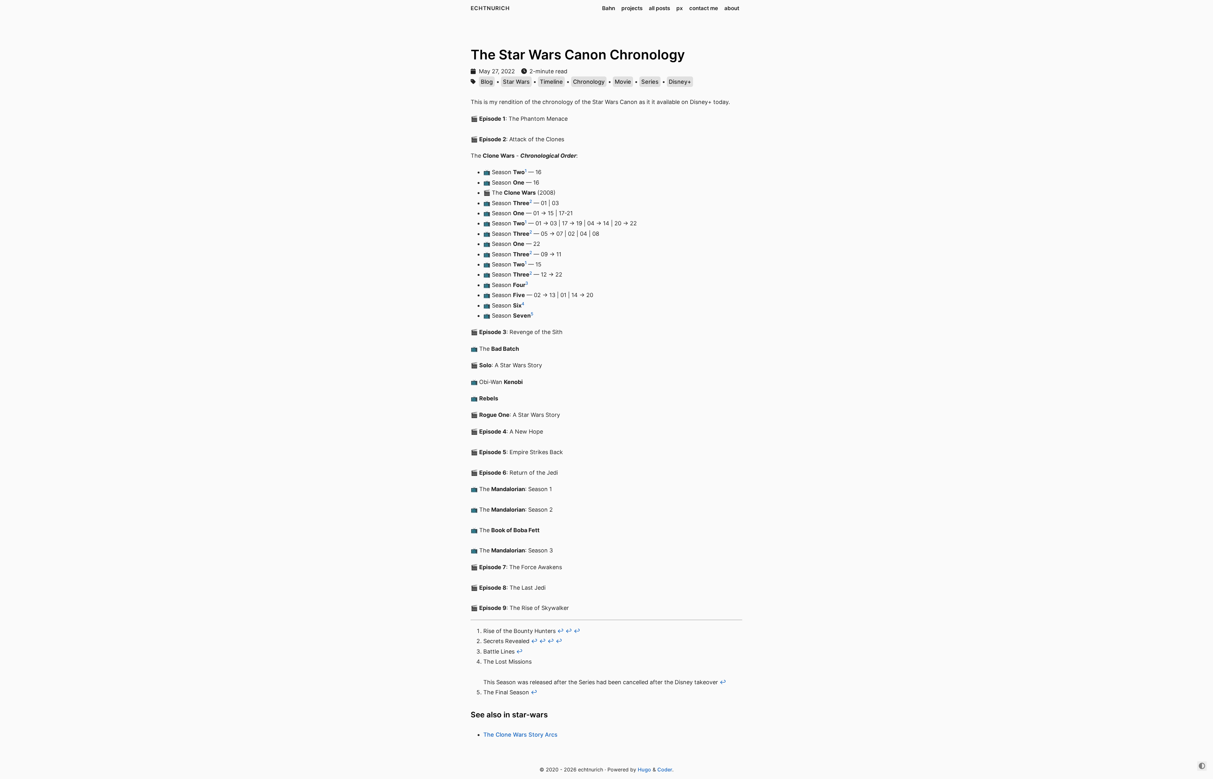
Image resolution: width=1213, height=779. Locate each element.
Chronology (589, 81)
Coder (664, 769)
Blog (487, 81)
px (679, 8)
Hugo (644, 769)
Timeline (551, 81)
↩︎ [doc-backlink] (560, 631)
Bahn (608, 8)
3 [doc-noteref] (526, 283)
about (731, 8)
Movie (623, 81)
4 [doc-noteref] (523, 303)
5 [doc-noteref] (532, 313)
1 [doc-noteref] (526, 170)
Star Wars (516, 81)
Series (650, 81)
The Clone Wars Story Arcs (520, 734)
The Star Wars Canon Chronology (578, 54)
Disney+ (680, 81)
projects (632, 8)
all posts (659, 8)
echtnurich (490, 8)
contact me (703, 8)
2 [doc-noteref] (530, 201)
